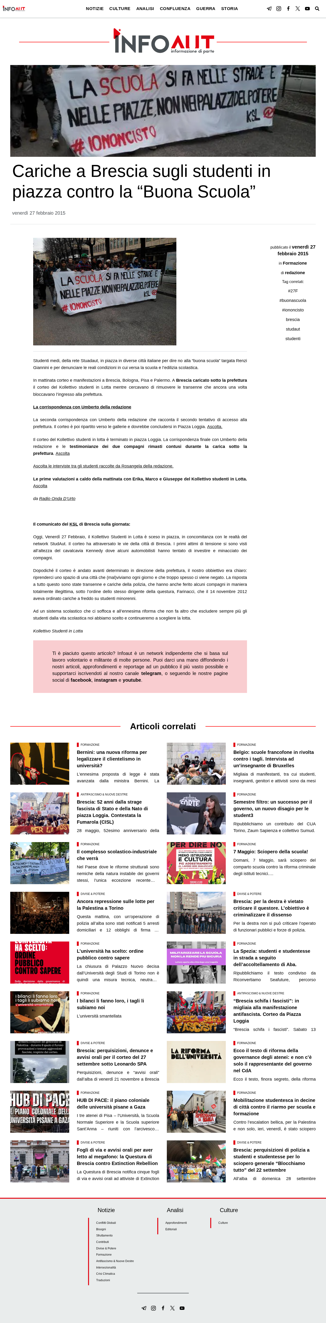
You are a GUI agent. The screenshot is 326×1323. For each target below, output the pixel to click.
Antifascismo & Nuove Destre (104, 794)
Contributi (102, 1242)
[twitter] (298, 8)
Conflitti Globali (106, 1223)
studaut (293, 329)
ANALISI (145, 8)
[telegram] (269, 8)
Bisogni (101, 1229)
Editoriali (171, 1229)
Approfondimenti (176, 1223)
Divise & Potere (93, 894)
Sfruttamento (104, 1235)
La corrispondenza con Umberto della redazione (82, 407)
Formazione (295, 263)
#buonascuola (292, 300)
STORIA (229, 8)
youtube (132, 680)
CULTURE (119, 8)
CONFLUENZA (175, 8)
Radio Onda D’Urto (57, 498)
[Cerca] (317, 8)
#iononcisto (293, 310)
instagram (105, 680)
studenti (292, 338)
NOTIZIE (95, 8)
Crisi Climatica (105, 1273)
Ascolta (63, 453)
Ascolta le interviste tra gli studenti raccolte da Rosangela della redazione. (103, 466)
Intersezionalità (106, 1267)
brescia (293, 319)
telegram (151, 673)
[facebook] (288, 8)
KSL (73, 524)
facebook (81, 680)
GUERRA (206, 8)
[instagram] (279, 8)
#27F (293, 291)
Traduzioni (103, 1280)
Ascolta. (214, 426)
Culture (223, 1223)
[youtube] (307, 8)
